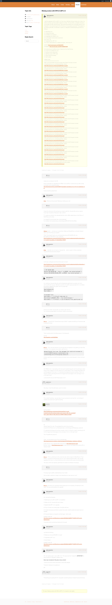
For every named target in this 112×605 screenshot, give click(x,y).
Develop (68, 4)
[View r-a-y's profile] (44, 176)
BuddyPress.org (33, 4)
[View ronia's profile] (44, 404)
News (57, 4)
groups (26, 33)
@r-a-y (45, 321)
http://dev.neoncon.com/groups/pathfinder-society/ (56, 65)
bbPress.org (72, 601)
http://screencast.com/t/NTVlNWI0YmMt (58, 46)
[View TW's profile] (44, 572)
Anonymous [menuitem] (107, 1)
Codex (62, 4)
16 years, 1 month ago (82, 15)
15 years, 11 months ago (82, 571)
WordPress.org (66, 601)
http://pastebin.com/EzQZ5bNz (51, 337)
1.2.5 (26, 30)
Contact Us (29, 601)
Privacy (33, 601)
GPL (25, 601)
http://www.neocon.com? (72, 443)
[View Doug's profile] (44, 16)
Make (72, 4)
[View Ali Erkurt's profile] (44, 382)
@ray (45, 201)
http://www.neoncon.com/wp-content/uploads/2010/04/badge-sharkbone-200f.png (63, 441)
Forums (78, 4)
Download (83, 4)
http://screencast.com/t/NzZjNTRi (55, 45)
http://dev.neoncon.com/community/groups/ (54, 98)
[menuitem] (1, 1)
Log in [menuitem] (102, 1)
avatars (26, 31)
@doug (45, 231)
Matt (82, 601)
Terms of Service (38, 601)
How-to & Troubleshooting (33, 14)
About (53, 4)
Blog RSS (85, 601)
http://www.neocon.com (57, 445)
